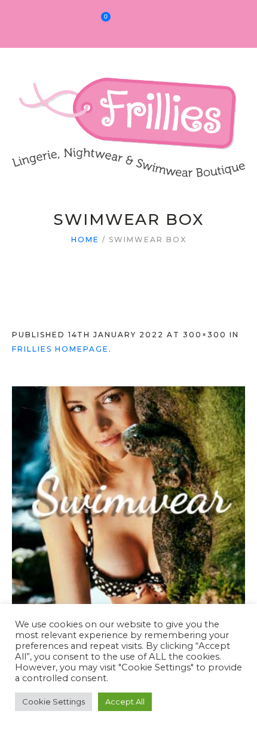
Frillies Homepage (60, 348)
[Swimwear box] (128, 503)
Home (85, 239)
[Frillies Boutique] (128, 120)
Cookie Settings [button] (53, 701)
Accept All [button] (125, 701)
